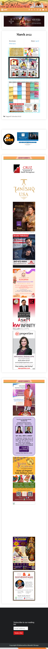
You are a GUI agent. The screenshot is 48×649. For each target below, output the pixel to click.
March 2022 (24, 34)
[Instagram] (31, 10)
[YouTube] (40, 10)
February (12, 43)
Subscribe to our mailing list (24, 623)
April (37, 41)
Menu (5, 10)
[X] (34, 10)
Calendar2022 (16, 116)
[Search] (46, 10)
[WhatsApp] (37, 10)
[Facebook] (29, 10)
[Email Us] (43, 10)
